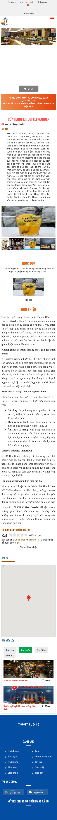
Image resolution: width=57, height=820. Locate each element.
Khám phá (13, 761)
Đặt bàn (28, 106)
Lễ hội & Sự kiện (43, 756)
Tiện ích (39, 772)
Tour (37, 750)
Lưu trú (10, 649)
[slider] (18, 535)
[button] (28, 598)
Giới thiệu (40, 767)
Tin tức (38, 761)
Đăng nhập (30, 14)
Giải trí (9, 655)
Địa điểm (41, 649)
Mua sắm (12, 767)
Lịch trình (13, 772)
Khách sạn (13, 750)
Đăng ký (35, 539)
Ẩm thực (25, 649)
